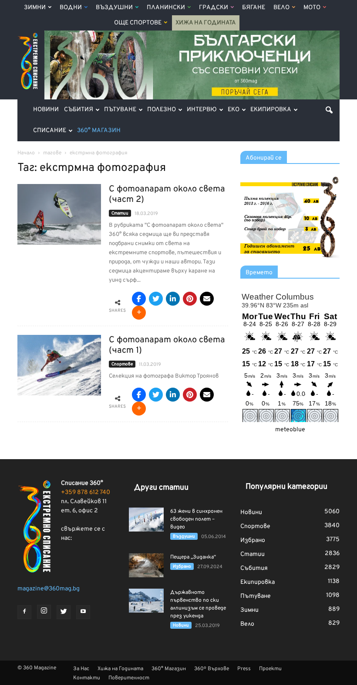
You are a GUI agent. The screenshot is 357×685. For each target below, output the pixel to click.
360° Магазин (99, 130)
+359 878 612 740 (85, 492)
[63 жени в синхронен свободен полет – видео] (146, 520)
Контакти (86, 678)
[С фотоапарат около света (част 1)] (59, 365)
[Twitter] (64, 612)
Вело (281, 7)
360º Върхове (211, 668)
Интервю (202, 109)
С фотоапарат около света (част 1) (167, 345)
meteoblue (290, 429)
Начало (26, 153)
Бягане (253, 7)
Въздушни (114, 7)
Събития (78, 109)
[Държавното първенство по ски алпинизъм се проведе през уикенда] (146, 601)
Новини (46, 109)
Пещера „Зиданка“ (193, 557)
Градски (213, 7)
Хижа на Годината (205, 23)
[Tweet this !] (156, 299)
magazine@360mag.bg (48, 589)
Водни (71, 7)
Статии (119, 213)
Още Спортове (138, 23)
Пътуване (120, 109)
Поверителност (128, 678)
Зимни (35, 7)
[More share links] (139, 313)
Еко (233, 109)
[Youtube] (83, 612)
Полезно (161, 109)
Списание (49, 130)
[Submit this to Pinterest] (190, 299)
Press (244, 668)
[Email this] (207, 299)
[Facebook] (24, 612)
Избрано (182, 566)
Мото (311, 7)
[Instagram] (44, 612)
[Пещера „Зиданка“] (146, 565)
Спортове (122, 364)
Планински (166, 7)
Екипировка (270, 109)
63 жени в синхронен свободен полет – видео (196, 519)
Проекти (270, 668)
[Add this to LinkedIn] (173, 299)
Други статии (161, 488)
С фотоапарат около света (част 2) (167, 194)
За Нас (81, 668)
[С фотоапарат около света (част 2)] (59, 214)
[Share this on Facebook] (139, 299)
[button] (329, 109)
